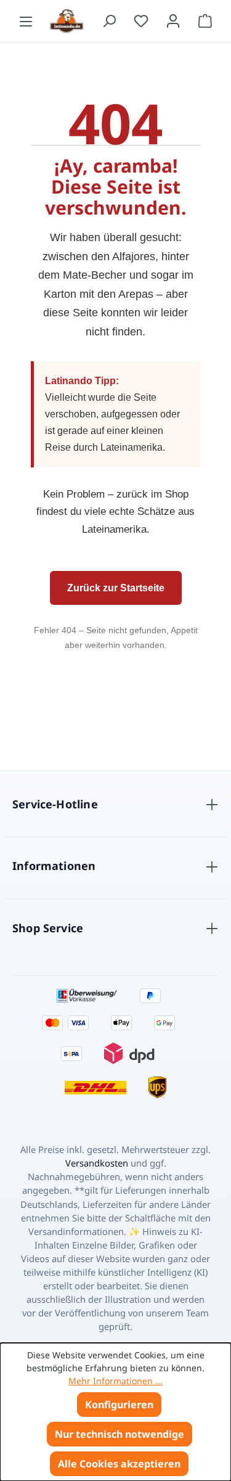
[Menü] (25, 21)
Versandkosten (96, 1163)
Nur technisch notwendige (119, 1434)
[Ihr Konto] (173, 21)
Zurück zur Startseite (115, 588)
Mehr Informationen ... (115, 1381)
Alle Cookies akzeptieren (119, 1464)
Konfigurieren (119, 1404)
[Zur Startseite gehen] (67, 21)
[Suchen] (109, 21)
